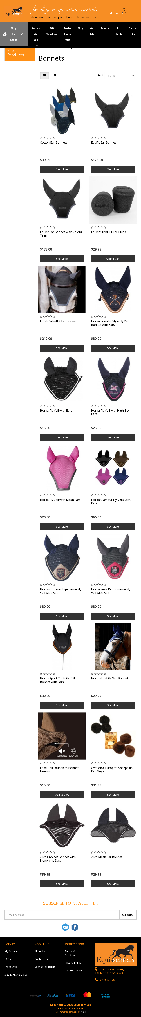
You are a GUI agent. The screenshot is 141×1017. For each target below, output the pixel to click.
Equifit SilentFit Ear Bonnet (58, 321)
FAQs (7, 959)
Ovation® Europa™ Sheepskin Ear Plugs (112, 769)
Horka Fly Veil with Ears (56, 410)
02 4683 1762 (107, 979)
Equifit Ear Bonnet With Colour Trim (61, 233)
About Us (40, 951)
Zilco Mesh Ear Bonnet (106, 857)
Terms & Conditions (71, 953)
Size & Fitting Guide (16, 974)
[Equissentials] (13, 11)
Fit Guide (118, 31)
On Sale (91, 31)
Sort (99, 75)
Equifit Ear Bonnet (103, 142)
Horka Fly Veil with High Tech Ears (111, 412)
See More (62, 169)
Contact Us (41, 959)
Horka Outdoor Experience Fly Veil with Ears (60, 591)
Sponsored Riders (45, 967)
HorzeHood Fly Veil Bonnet (109, 678)
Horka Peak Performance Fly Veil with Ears (110, 591)
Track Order (11, 967)
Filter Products (15, 52)
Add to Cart (113, 258)
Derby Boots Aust (67, 34)
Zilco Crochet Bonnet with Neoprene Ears (58, 859)
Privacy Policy (73, 962)
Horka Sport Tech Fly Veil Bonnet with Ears (57, 680)
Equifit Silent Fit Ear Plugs (108, 232)
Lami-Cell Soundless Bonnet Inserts (59, 769)
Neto (83, 1011)
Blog (80, 28)
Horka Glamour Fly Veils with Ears (111, 501)
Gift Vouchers (51, 31)
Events (105, 28)
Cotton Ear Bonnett (53, 142)
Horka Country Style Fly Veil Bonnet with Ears (110, 323)
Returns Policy (73, 970)
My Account (11, 951)
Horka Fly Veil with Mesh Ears (60, 500)
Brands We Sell (36, 34)
